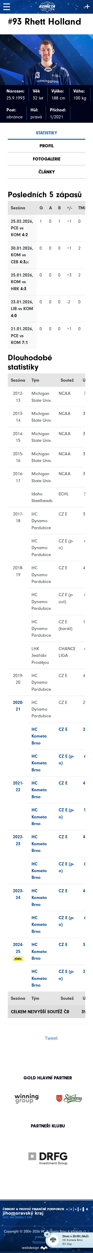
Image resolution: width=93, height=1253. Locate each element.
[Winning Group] (26, 1099)
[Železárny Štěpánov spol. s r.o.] (51, 1158)
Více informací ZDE (17, 1217)
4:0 (14, 315)
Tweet (51, 1038)
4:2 (25, 234)
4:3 (24, 261)
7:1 (25, 342)
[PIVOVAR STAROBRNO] (69, 1099)
